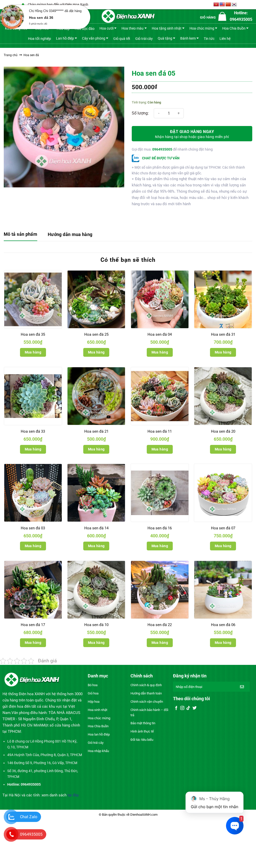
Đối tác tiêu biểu (141, 740)
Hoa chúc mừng (202, 28)
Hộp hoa (94, 701)
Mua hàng (33, 352)
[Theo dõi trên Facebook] (176, 708)
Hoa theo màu (133, 28)
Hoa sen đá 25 (96, 334)
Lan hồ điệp (65, 38)
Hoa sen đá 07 (223, 528)
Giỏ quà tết (121, 39)
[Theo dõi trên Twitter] (194, 708)
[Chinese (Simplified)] (228, 4)
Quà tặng (165, 38)
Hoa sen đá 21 (96, 431)
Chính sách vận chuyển (146, 701)
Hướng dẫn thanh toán (146, 693)
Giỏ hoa (93, 693)
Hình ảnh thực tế (142, 731)
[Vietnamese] (216, 4)
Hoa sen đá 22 (160, 625)
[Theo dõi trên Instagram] (182, 708)
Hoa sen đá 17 (33, 625)
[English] (222, 4)
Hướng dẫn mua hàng (70, 234)
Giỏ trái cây (144, 39)
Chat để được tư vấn (160, 158)
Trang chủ (11, 55)
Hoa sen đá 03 (33, 528)
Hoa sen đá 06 (223, 625)
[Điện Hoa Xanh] (128, 16)
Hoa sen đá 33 (33, 431)
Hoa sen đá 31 (223, 334)
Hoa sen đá (31, 55)
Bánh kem (188, 38)
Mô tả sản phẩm (20, 234)
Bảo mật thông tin (142, 723)
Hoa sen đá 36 (41, 18)
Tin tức (209, 39)
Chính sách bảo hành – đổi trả (149, 712)
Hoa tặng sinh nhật (167, 28)
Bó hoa (93, 685)
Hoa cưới (107, 28)
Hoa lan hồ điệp (99, 734)
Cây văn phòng (93, 38)
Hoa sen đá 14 (96, 528)
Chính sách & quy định (146, 685)
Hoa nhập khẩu (98, 751)
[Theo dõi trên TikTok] (188, 708)
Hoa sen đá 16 (160, 528)
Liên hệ (225, 39)
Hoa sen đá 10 (96, 625)
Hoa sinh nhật (97, 710)
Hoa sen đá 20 (223, 431)
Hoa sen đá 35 (33, 334)
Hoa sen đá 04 (160, 334)
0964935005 (162, 149)
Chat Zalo (28, 816)
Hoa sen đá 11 (160, 431)
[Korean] (234, 4)
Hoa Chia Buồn (234, 28)
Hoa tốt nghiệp (39, 39)
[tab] (20, 234)
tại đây (73, 795)
